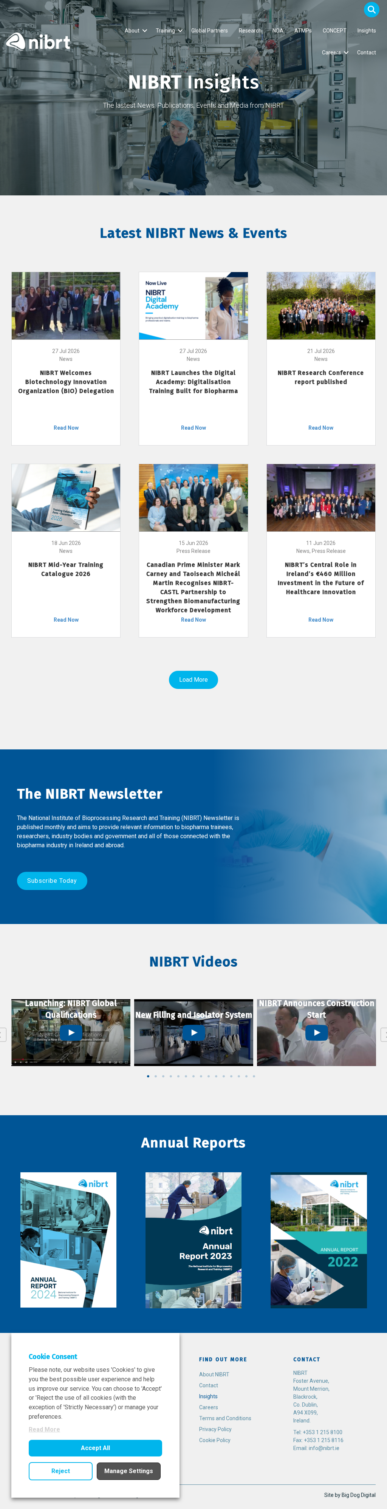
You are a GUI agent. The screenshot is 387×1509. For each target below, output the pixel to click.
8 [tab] (201, 1076)
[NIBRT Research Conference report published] (321, 305)
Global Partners (209, 31)
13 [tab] (239, 1076)
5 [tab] (178, 1076)
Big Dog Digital (359, 1495)
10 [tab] (216, 1076)
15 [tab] (254, 1076)
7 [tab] (193, 1076)
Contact (366, 53)
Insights (367, 31)
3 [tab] (163, 1076)
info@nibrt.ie (324, 1448)
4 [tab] (171, 1076)
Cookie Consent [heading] (53, 1357)
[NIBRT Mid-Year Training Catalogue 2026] (66, 497)
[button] (371, 9)
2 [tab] (155, 1076)
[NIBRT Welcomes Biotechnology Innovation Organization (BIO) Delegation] (66, 305)
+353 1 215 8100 (322, 1432)
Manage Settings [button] (128, 1471)
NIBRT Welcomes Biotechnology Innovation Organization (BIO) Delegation (66, 382)
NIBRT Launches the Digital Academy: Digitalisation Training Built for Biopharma (193, 382)
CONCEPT (335, 31)
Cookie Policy (215, 1440)
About (132, 31)
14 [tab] (246, 1076)
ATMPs (303, 31)
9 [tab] (208, 1076)
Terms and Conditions (225, 1418)
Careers (331, 53)
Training (165, 31)
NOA (277, 31)
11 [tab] (224, 1076)
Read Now (66, 428)
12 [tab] (231, 1076)
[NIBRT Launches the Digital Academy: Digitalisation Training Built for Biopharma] (193, 305)
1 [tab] (148, 1076)
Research (250, 31)
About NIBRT (214, 1374)
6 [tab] (186, 1076)
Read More (44, 1429)
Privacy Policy (215, 1429)
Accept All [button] (95, 1448)
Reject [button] (60, 1471)
